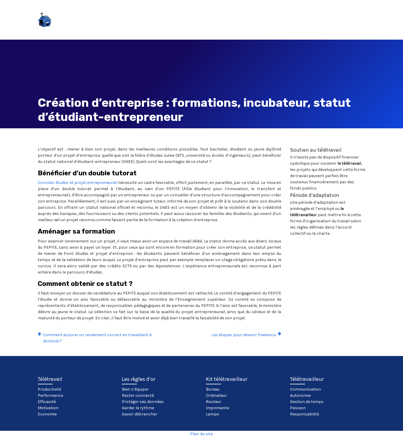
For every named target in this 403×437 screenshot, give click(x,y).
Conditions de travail (149, 22)
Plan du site (201, 433)
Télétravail (105, 22)
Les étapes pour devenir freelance (244, 334)
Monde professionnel (252, 22)
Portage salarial (364, 22)
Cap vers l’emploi (200, 22)
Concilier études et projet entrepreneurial (78, 182)
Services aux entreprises (310, 22)
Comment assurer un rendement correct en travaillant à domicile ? (97, 338)
